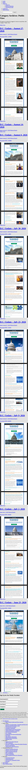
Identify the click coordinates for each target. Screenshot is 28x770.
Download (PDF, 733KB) (5, 608)
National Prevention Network (11, 741)
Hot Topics (7, 735)
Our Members (6, 720)
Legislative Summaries (10, 728)
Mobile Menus (6, 9)
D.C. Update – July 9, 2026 (12, 415)
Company (2, 706)
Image (1, 34)
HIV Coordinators (9, 752)
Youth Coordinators (9, 754)
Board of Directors (9, 6)
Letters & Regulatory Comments (12, 730)
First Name (3, 701)
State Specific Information (11, 736)
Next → (6, 692)
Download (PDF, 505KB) (5, 514)
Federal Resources (9, 759)
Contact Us (5, 8)
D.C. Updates (8, 733)
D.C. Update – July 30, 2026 (13, 228)
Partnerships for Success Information (13, 734)
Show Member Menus (7, 763)
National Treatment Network (11, 749)
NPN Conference (9, 743)
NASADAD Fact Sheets (10, 727)
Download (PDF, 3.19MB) (6, 36)
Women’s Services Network (11, 750)
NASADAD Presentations (11, 732)
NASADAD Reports (10, 757)
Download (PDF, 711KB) (5, 327)
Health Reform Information (11, 738)
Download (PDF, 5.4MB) (5, 234)
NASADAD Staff (9, 7)
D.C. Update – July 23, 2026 (13, 322)
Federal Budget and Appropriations (13, 729)
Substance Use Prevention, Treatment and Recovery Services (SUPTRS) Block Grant (16, 725)
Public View (2, 25)
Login (4, 1)
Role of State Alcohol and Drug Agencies (14, 722)
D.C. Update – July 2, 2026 (12, 509)
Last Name (3, 704)
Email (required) (4, 699)
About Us (5, 3)
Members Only (8, 739)
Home (4, 2)
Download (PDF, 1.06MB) (6, 140)
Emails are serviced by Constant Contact (10, 718)
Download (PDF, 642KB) (5, 421)
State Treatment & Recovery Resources (13, 755)
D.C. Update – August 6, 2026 (13, 135)
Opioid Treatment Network (11, 751)
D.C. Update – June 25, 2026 (13, 602)
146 (4, 692)
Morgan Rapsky (13, 34)
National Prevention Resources (12, 746)
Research (7, 761)
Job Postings (5, 762)
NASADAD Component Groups (12, 760)
